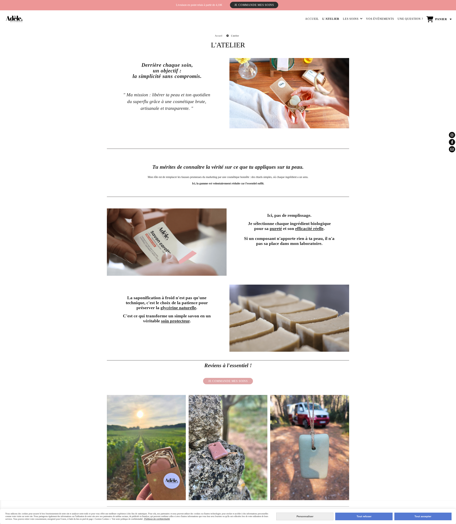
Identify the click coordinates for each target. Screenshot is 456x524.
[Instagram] (452, 135)
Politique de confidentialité (157, 519)
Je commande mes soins (254, 4)
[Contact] (452, 149)
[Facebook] (452, 142)
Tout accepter (422, 516)
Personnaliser (305, 516)
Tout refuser (364, 516)
